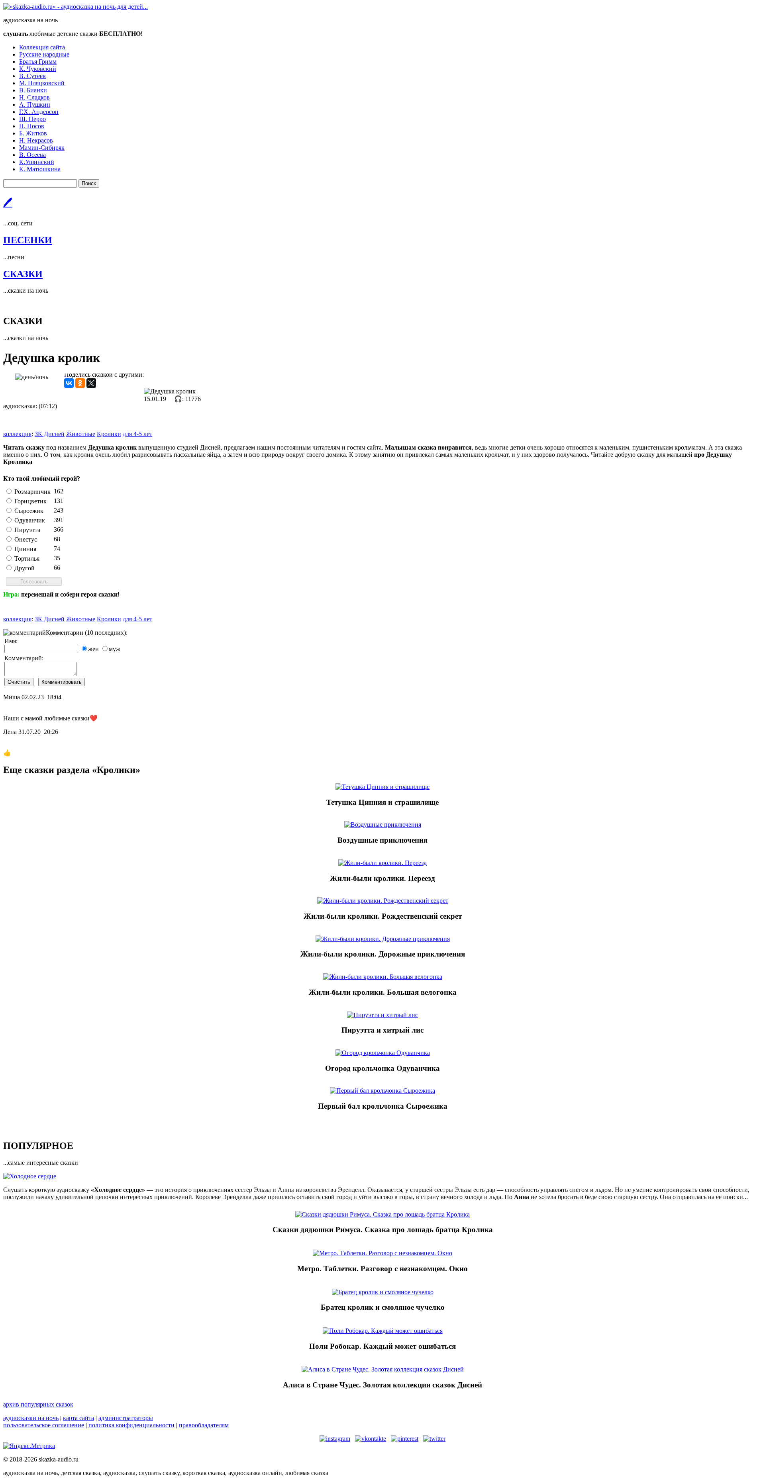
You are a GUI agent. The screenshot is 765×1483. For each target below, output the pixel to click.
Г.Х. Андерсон (39, 111)
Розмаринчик (32, 491)
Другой (24, 568)
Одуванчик (29, 520)
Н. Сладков (34, 97)
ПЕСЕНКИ (27, 240)
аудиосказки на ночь (31, 1418)
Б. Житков (33, 133)
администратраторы (125, 1418)
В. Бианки (33, 90)
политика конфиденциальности (131, 1425)
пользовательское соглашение (43, 1425)
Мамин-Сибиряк (42, 147)
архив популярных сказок (38, 1404)
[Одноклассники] (80, 383)
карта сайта (78, 1418)
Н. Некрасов (36, 140)
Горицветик (30, 501)
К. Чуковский (37, 68)
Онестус (25, 539)
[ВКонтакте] (69, 383)
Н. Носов (31, 126)
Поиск (89, 183)
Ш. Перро (32, 118)
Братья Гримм (38, 61)
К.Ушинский (36, 161)
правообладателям (204, 1425)
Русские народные (44, 54)
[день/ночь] (31, 377)
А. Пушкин (34, 104)
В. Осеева (32, 154)
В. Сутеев (32, 75)
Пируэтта (27, 529)
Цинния (25, 549)
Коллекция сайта (42, 47)
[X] (91, 383)
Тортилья (26, 558)
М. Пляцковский (42, 83)
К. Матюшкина (40, 169)
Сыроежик (28, 510)
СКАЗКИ (23, 274)
